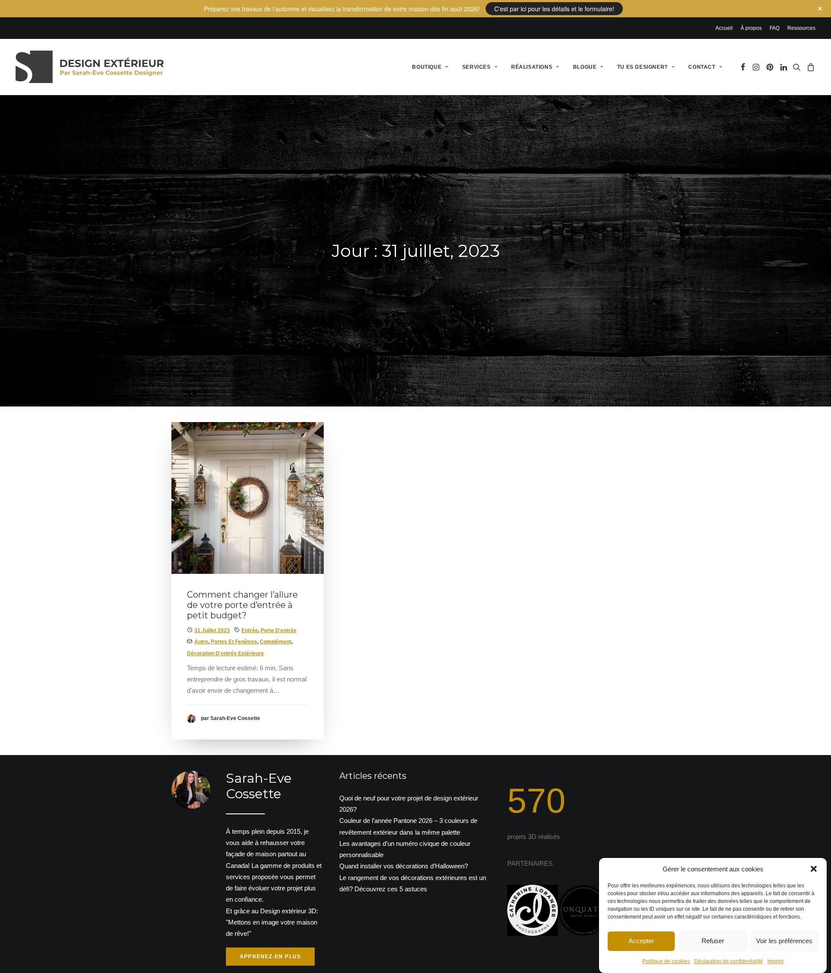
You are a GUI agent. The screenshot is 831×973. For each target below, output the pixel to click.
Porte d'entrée (278, 630)
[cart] (809, 67)
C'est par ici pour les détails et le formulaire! (554, 8)
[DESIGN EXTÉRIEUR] (90, 67)
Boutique (426, 67)
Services (476, 67)
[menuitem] (725, 28)
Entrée (250, 630)
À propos (751, 28)
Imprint (775, 961)
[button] (813, 868)
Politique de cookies (666, 961)
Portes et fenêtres (234, 642)
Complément (275, 642)
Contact (701, 67)
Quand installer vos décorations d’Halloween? (403, 866)
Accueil (724, 28)
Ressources (801, 28)
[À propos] (240, 869)
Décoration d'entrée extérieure (225, 653)
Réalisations (531, 67)
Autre (201, 642)
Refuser (713, 940)
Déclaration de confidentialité (728, 961)
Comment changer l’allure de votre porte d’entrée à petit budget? (242, 605)
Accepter (641, 940)
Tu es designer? (642, 67)
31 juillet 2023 (212, 630)
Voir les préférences (784, 940)
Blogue (585, 67)
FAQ (774, 28)
